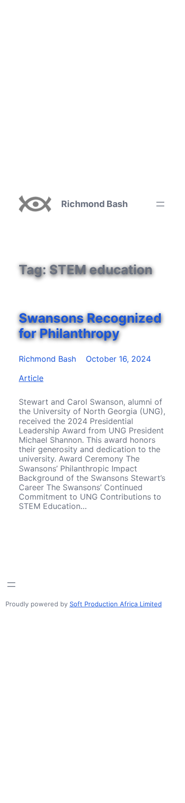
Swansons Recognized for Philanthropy (90, 325)
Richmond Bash (94, 204)
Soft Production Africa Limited (116, 604)
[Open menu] (160, 204)
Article (31, 378)
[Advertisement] (92, 92)
